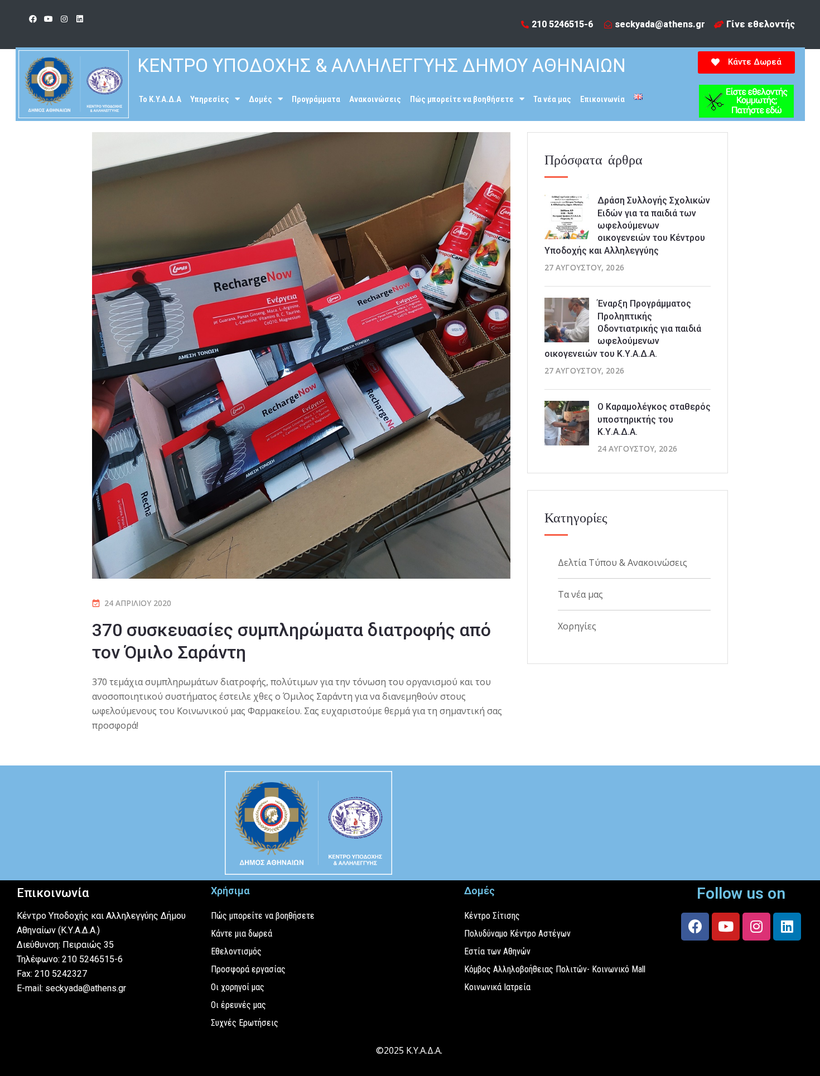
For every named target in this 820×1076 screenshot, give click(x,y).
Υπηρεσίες (209, 99)
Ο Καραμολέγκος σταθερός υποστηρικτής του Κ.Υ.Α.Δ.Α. (654, 419)
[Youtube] (48, 19)
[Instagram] (64, 19)
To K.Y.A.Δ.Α (160, 99)
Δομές (260, 99)
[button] (746, 62)
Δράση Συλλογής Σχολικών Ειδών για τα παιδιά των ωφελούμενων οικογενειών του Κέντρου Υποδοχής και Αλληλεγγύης (627, 225)
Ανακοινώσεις (375, 99)
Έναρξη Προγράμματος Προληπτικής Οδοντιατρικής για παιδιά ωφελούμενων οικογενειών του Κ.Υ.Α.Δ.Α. (622, 328)
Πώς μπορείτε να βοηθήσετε (462, 99)
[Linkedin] (80, 19)
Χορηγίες (577, 626)
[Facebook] (33, 19)
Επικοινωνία (602, 99)
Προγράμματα (316, 99)
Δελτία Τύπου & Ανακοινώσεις (622, 562)
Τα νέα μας (552, 99)
